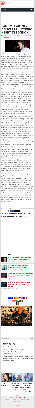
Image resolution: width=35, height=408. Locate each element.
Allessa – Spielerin (8, 347)
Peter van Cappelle (6, 35)
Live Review (28, 35)
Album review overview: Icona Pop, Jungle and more (18, 356)
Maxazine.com (20, 397)
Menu (4, 9)
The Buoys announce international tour (14, 349)
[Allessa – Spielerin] (6, 377)
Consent (18, 406)
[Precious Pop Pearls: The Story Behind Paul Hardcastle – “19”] (28, 377)
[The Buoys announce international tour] (17, 377)
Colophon (17, 402)
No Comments (5, 37)
